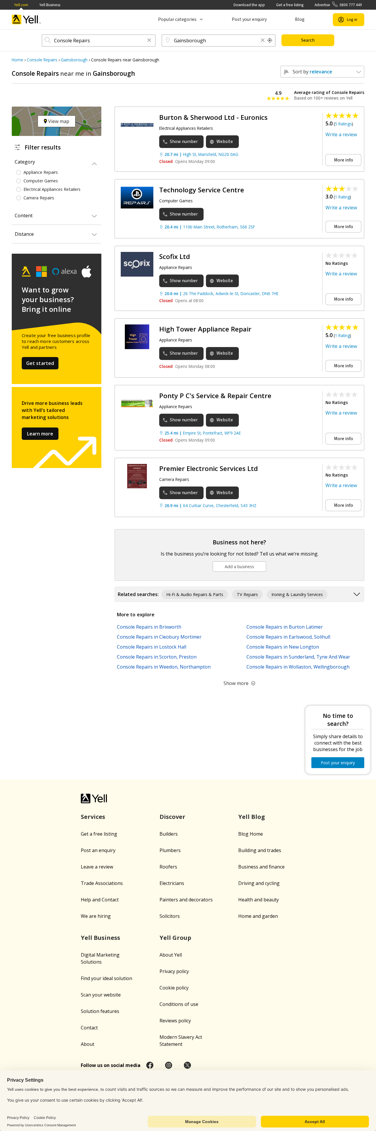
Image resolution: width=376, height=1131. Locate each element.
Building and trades (259, 850)
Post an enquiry (98, 850)
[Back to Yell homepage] (26, 19)
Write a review (341, 134)
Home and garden (258, 916)
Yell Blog (251, 817)
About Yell (171, 955)
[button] (149, 41)
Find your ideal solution (106, 978)
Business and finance (261, 867)
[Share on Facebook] (149, 1065)
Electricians (172, 883)
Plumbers (170, 850)
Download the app (249, 5)
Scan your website (101, 995)
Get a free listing (289, 5)
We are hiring (96, 916)
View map (58, 121)
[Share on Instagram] (168, 1065)
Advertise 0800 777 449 (338, 5)
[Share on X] (187, 1065)
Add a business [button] (239, 566)
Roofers (168, 867)
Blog (300, 19)
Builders (169, 834)
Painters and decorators (186, 899)
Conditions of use (179, 1004)
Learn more (40, 433)
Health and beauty (258, 899)
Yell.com (21, 5)
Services (93, 817)
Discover (172, 817)
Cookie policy (174, 987)
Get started (40, 363)
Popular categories (177, 19)
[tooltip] (270, 40)
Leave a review (97, 867)
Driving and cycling (259, 883)
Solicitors (170, 916)
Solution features (100, 1011)
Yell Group (175, 938)
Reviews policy (175, 1020)
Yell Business (49, 5)
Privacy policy (174, 971)
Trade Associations (102, 883)
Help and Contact (100, 899)
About (87, 1044)
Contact (89, 1027)
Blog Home (250, 834)
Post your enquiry (249, 19)
